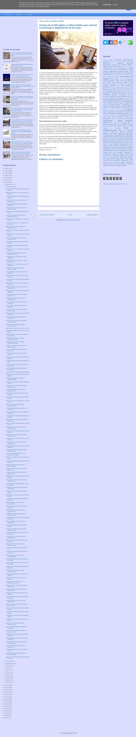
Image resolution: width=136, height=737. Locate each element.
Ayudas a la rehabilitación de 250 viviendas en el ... (15, 623)
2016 (6, 692)
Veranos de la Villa (114, 164)
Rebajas (131, 145)
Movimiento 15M (128, 117)
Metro (131, 115)
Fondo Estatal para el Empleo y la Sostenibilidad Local (118, 101)
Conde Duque (115, 79)
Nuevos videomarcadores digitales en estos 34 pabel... (16, 631)
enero (8, 682)
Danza (110, 82)
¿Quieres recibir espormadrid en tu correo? (114, 184)
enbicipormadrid (116, 93)
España (115, 94)
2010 (6, 706)
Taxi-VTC (117, 157)
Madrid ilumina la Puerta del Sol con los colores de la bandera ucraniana (22, 75)
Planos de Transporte (114, 142)
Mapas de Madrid (108, 113)
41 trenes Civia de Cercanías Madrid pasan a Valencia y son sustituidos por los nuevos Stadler (22, 86)
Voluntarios (111, 165)
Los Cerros (119, 110)
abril (7, 675)
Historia (113, 104)
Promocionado (124, 144)
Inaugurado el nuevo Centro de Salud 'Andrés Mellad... (16, 450)
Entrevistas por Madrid (127, 93)
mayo (7, 673)
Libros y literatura (126, 107)
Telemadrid (117, 160)
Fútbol (116, 103)
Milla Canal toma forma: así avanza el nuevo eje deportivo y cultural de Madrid (22, 142)
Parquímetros (122, 135)
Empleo (105, 93)
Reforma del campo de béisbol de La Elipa (17, 328)
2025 (6, 171)
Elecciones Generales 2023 (126, 88)
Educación (48, 149)
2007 (6, 713)
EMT (110, 93)
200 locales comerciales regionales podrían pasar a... (15, 514)
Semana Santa (129, 154)
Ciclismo (110, 74)
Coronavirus (129, 79)
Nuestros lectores (127, 124)
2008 (6, 711)
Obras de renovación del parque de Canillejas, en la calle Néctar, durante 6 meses (21, 131)
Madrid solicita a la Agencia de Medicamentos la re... (14, 582)
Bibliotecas (124, 65)
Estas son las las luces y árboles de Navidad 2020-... (15, 227)
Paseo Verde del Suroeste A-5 (124, 138)
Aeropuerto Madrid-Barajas (124, 60)
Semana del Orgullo (118, 154)
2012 (6, 701)
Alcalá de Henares (117, 61)
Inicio (70, 215)
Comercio (116, 77)
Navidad (106, 122)
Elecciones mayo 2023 (127, 91)
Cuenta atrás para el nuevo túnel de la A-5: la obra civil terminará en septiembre (22, 120)
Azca (119, 65)
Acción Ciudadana (109, 60)
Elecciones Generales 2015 (116, 87)
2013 (6, 699)
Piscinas (119, 141)
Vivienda (106, 165)
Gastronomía (129, 103)
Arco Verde (129, 61)
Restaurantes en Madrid (126, 150)
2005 (6, 718)
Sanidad (120, 152)
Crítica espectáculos (109, 80)
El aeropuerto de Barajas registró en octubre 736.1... (16, 317)
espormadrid (123, 94)
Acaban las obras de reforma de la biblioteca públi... (15, 465)
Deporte (127, 82)
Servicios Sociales (119, 155)
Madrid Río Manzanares (125, 112)
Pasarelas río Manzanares (125, 136)
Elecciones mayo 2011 (109, 90)
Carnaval (115, 68)
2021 (6, 180)
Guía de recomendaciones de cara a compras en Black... (16, 253)
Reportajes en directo (113, 150)
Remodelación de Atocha (110, 147)
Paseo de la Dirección (109, 137)
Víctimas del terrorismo (126, 164)
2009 (6, 708)
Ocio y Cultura (125, 130)
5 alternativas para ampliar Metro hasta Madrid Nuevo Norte (21, 65)
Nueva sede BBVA (108, 126)
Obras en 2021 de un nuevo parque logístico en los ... (15, 510)
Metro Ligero (107, 117)
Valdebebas (130, 162)
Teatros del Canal (108, 160)
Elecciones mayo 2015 (122, 89)
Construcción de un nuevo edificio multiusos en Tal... (15, 571)
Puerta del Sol (124, 145)
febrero (8, 680)
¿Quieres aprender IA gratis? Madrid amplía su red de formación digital (21, 152)
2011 (6, 703)
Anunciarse (19, 14)
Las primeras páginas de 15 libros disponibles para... (15, 378)
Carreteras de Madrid (125, 68)
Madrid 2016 (106, 112)
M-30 (125, 110)
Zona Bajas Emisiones (120, 165)
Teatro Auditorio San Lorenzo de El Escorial (118, 158)
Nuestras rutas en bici (115, 124)
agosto (8, 666)
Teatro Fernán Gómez (126, 159)
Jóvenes (106, 107)
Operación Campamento (111, 132)
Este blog (8, 14)
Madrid (130, 110)
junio (7, 670)
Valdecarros (106, 164)
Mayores (126, 113)
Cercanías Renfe (123, 71)
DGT (132, 82)
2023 (6, 175)
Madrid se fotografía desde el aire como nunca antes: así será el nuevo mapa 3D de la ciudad (22, 98)
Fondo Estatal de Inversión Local (124, 100)
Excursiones (106, 96)
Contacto (29, 14)
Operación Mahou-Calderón (110, 133)
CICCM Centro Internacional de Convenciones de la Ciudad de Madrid (118, 73)
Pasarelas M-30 (113, 136)
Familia (128, 96)
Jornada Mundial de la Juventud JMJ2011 (121, 106)
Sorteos (112, 157)
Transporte (125, 160)
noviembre (9, 186)
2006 (6, 715)
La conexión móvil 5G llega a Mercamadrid (17, 372)
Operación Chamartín (126, 132)
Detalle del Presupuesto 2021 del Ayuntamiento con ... (15, 338)
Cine (124, 74)
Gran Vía (106, 104)
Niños (125, 122)
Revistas (106, 152)
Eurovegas (130, 94)
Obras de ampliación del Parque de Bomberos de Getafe (15, 454)
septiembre (9, 663)
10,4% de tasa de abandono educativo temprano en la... (16, 642)
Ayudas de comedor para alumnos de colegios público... (16, 529)
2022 (6, 177)
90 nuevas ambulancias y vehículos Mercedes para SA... (15, 215)
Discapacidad (107, 83)
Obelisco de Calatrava (113, 128)
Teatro (122, 157)
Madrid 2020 (114, 112)
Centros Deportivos (110, 71)
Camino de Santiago (127, 66)
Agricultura (107, 61)
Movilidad (120, 117)
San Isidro (113, 152)
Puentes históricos (114, 145)
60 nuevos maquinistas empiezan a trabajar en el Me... (15, 325)
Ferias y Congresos (117, 98)
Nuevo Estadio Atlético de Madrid (123, 126)
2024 (6, 173)
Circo (127, 74)
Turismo (123, 162)
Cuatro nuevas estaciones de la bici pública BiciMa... (15, 298)
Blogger (74, 733)
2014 (6, 697)
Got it (115, 4)
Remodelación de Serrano (125, 147)
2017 (6, 690)
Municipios (107, 118)
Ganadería (121, 103)
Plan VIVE (125, 141)
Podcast (110, 144)
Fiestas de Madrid (109, 100)
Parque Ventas (114, 135)
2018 (6, 687)
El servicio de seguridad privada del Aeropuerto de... (15, 238)
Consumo (122, 79)
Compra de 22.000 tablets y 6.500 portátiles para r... (15, 544)
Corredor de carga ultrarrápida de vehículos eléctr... (15, 268)
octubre (8, 661)
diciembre (9, 184)
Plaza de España (125, 142)
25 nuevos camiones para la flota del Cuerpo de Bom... (16, 208)
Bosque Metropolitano (115, 66)
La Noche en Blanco (115, 107)
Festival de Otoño (128, 98)
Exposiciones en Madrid (118, 96)
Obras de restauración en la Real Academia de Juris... (15, 342)
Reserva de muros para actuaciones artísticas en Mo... (16, 390)
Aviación (115, 65)
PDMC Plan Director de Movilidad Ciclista (115, 139)
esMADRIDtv (107, 94)
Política (116, 144)
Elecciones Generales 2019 (113, 88)
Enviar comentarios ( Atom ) (73, 220)
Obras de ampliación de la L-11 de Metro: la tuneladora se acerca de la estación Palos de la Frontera (22, 109)
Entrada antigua (92, 215)
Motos (114, 117)
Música (131, 118)
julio (7, 668)
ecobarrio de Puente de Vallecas (122, 84)
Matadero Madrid (118, 113)
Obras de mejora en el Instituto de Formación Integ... (15, 556)
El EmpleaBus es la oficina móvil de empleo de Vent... (15, 427)
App (124, 61)
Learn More (107, 4)
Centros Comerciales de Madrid (123, 69)
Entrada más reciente (46, 215)
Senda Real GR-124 (108, 155)
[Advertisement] (18, 32)
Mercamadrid (125, 115)
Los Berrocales (112, 110)
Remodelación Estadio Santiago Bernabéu (115, 149)
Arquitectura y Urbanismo (114, 63)
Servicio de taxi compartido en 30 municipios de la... (15, 405)
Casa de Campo (108, 69)
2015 (6, 694)
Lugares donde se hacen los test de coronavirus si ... (15, 601)
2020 (6, 182)
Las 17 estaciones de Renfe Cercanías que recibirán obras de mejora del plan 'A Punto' (22, 54)
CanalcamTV (108, 68)
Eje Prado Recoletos (125, 85)
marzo (8, 677)
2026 (6, 168)
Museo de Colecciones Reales (120, 118)
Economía (106, 85)
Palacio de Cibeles (123, 133)
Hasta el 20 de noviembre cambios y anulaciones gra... (16, 653)
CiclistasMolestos (117, 74)
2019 (6, 685)
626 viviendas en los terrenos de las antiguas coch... (15, 537)
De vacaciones (118, 82)
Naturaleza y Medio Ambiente (118, 121)
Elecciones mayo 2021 (116, 91)
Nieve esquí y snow (116, 122)
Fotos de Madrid (108, 103)
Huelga (118, 104)
